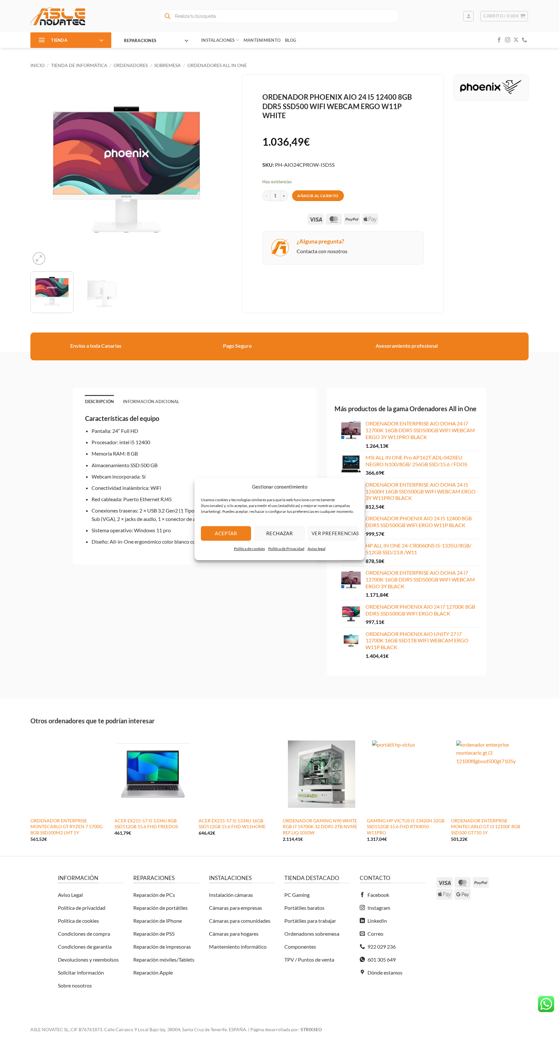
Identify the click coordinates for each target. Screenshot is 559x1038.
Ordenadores (131, 65)
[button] (468, 16)
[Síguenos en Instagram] (507, 40)
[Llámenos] (524, 40)
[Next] (210, 170)
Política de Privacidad (286, 548)
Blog (290, 40)
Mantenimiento (262, 40)
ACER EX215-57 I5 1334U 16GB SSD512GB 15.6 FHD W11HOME (232, 823)
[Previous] (42, 170)
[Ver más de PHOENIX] (491, 86)
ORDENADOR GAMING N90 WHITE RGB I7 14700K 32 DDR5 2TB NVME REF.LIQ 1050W (320, 826)
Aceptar (226, 533)
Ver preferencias (335, 533)
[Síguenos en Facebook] (499, 40)
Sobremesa (167, 65)
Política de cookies (249, 548)
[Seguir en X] (516, 40)
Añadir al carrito (317, 195)
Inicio (37, 65)
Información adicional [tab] (151, 401)
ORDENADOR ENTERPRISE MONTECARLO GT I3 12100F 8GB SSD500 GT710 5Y (485, 826)
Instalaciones (218, 40)
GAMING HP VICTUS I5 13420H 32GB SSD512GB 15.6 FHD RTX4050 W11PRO (405, 826)
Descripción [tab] (99, 401)
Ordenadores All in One (217, 65)
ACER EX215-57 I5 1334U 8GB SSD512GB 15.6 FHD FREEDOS (146, 823)
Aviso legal (316, 548)
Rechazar (279, 533)
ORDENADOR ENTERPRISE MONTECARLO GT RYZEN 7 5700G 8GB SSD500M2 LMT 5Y (66, 826)
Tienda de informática (79, 65)
